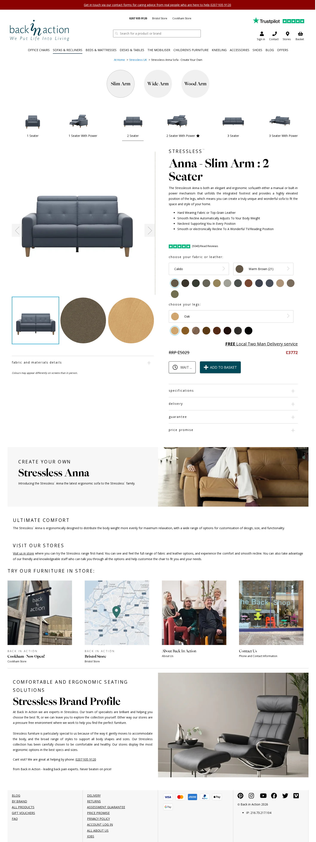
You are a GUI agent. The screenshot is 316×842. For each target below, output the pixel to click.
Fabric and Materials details (37, 362)
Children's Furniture (191, 50)
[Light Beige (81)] (280, 283)
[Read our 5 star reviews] (278, 20)
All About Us (98, 830)
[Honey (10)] (217, 283)
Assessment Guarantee (106, 807)
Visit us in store (23, 553)
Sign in (261, 39)
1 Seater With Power (83, 136)
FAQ (15, 819)
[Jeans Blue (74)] (269, 283)
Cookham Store (181, 18)
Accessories (239, 50)
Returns (94, 801)
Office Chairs (39, 50)
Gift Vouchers (23, 813)
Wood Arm (195, 83)
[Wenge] (227, 330)
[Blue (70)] (259, 283)
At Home (119, 60)
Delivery (176, 404)
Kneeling (219, 50)
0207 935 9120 (138, 18)
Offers (282, 50)
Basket (300, 39)
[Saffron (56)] (248, 283)
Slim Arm (120, 83)
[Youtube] (263, 797)
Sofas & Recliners (67, 50)
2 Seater (133, 136)
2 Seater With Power (180, 136)
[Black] (248, 330)
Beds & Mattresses (101, 50)
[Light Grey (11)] (227, 283)
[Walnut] (206, 330)
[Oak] (174, 330)
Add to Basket (223, 367)
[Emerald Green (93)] (196, 283)
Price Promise (181, 430)
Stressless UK (138, 60)
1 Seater (32, 136)
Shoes (257, 50)
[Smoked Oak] (196, 330)
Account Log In (100, 824)
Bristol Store (159, 18)
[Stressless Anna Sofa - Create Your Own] (39, 30)
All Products (23, 807)
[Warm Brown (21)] (174, 283)
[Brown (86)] (290, 283)
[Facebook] (274, 797)
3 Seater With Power (283, 136)
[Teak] (185, 330)
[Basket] (168, 797)
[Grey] (238, 330)
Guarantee (178, 417)
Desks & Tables (132, 50)
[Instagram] (251, 797)
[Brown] (217, 330)
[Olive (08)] (206, 283)
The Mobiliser (158, 50)
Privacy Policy (98, 819)
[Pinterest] (240, 797)
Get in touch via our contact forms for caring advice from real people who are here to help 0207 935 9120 (157, 5)
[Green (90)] (174, 294)
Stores (287, 39)
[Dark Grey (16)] (238, 283)
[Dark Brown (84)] (185, 283)
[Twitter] (285, 797)
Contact (274, 39)
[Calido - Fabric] (83, 216)
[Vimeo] (296, 797)
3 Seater (233, 136)
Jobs (90, 836)
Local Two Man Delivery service (261, 344)
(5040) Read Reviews (204, 246)
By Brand (19, 801)
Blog (269, 50)
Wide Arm (158, 83)
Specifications (181, 390)
